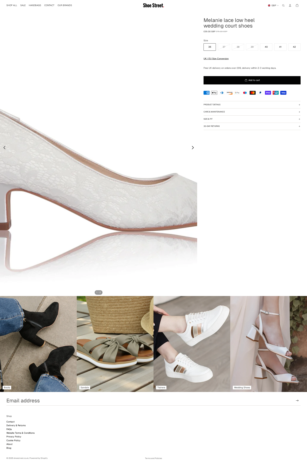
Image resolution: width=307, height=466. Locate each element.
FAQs (9, 429)
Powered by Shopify (38, 458)
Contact (10, 421)
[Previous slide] (3, 148)
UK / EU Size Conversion (216, 58)
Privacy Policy (13, 436)
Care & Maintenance (214, 112)
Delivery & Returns (16, 425)
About (9, 444)
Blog (8, 447)
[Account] (290, 5)
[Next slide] (193, 148)
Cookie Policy (13, 440)
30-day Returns (212, 126)
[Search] (283, 5)
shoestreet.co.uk (21, 458)
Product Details (212, 104)
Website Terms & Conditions (20, 432)
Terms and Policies (153, 458)
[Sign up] (297, 400)
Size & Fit (208, 119)
